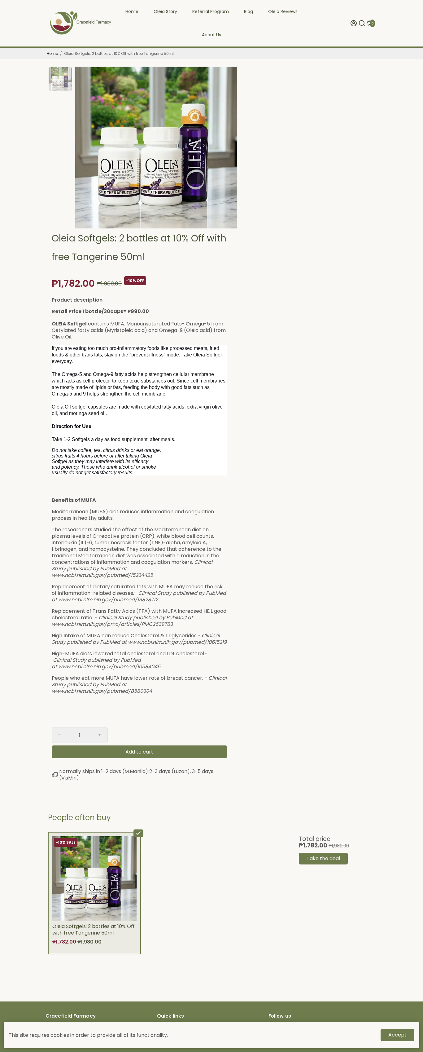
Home (131, 11)
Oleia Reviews (283, 11)
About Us (211, 35)
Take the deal (323, 858)
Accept (397, 1034)
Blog (248, 11)
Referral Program (210, 11)
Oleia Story (165, 11)
